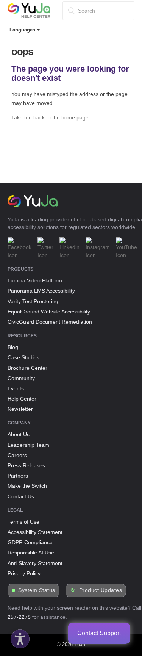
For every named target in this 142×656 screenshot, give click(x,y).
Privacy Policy (24, 573)
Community (21, 378)
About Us (19, 434)
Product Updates (100, 590)
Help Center (22, 399)
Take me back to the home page (50, 117)
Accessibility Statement (35, 532)
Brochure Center (27, 368)
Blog (13, 347)
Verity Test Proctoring (33, 301)
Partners (18, 476)
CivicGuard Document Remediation (50, 322)
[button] (18, 637)
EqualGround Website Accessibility (49, 311)
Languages (23, 30)
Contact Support (99, 633)
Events (16, 388)
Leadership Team (28, 445)
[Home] (29, 16)
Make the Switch (27, 486)
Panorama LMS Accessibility (41, 291)
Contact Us (21, 496)
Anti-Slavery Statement (35, 563)
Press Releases (26, 465)
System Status (36, 590)
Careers (17, 455)
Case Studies (23, 357)
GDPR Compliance (30, 542)
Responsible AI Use (31, 553)
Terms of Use (23, 522)
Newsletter (20, 409)
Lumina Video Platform (35, 280)
